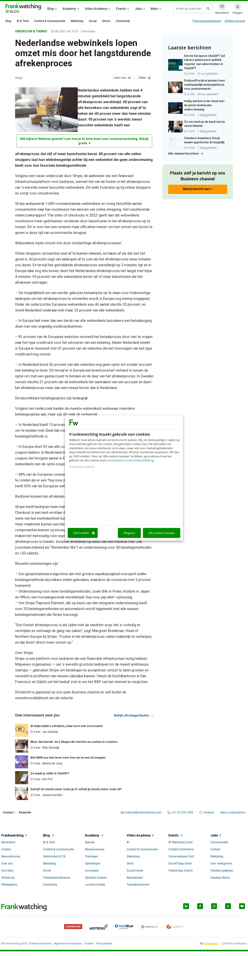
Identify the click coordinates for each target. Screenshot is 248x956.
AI (128, 842)
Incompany (92, 870)
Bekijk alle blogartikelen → (134, 715)
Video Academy (96, 9)
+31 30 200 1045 (182, 812)
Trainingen (91, 856)
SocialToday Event (180, 863)
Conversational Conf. (181, 856)
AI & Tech (23, 21)
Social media (135, 870)
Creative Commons (40, 943)
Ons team (7, 870)
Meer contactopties (232, 812)
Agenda (90, 842)
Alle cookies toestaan (162, 533)
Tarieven (208, 812)
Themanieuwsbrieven (206, 21)
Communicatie (219, 842)
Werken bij (8, 877)
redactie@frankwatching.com (143, 812)
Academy (69, 9)
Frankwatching (12, 835)
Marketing (77, 21)
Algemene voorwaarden (68, 943)
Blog (50, 9)
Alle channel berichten (183, 153)
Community (123, 21)
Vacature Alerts (220, 877)
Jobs (138, 9)
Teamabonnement (138, 884)
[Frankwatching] (23, 6)
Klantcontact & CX (54, 856)
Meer (154, 9)
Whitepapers (9, 884)
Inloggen (238, 12)
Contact (6, 849)
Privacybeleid (104, 943)
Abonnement (135, 877)
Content (215, 849)
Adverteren (8, 842)
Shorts (106, 21)
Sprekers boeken (96, 877)
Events (121, 9)
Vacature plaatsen (221, 870)
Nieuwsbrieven (10, 856)
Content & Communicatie (49, 21)
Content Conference (181, 849)
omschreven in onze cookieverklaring (130, 460)
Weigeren (129, 533)
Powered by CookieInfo (81, 466)
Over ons (7, 863)
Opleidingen (92, 863)
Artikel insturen (235, 21)
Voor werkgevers (221, 863)
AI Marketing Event (180, 842)
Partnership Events (180, 870)
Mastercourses (94, 849)
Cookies (89, 943)
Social (93, 21)
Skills (130, 863)
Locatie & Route (95, 884)
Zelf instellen (81, 533)
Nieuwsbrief (222, 12)
